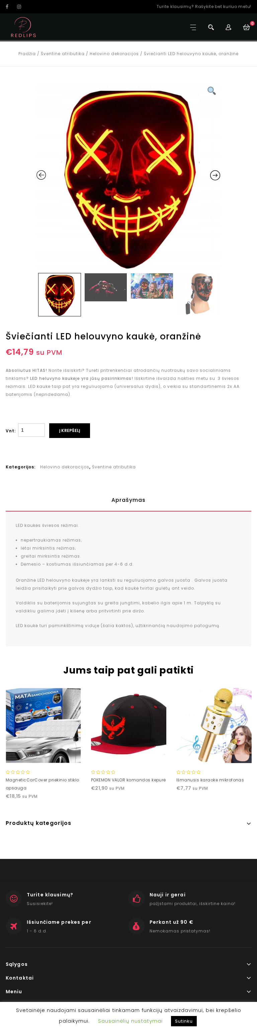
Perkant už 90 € (171, 922)
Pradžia (27, 53)
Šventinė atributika (63, 53)
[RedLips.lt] (23, 27)
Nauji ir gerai (168, 894)
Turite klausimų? (50, 894)
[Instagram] (22, 7)
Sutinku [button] (184, 1021)
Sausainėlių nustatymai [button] (130, 1020)
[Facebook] (11, 7)
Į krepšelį (69, 430)
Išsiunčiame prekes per (59, 922)
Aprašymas (128, 500)
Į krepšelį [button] (43, 756)
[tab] (128, 500)
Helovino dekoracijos (114, 53)
